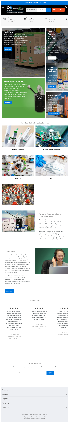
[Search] (48, 10)
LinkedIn (45, 414)
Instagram (25, 414)
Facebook (32, 414)
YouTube (38, 414)
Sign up (50, 373)
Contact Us (9, 291)
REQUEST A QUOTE (58, 9)
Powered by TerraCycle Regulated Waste (34, 418)
